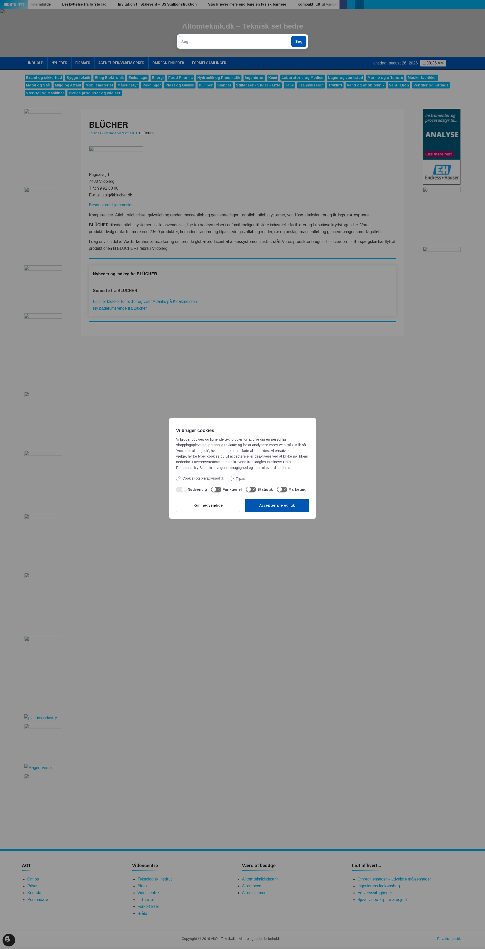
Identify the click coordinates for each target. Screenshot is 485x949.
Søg (298, 41)
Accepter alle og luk (277, 505)
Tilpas (240, 479)
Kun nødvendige (208, 505)
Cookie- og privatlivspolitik (203, 478)
